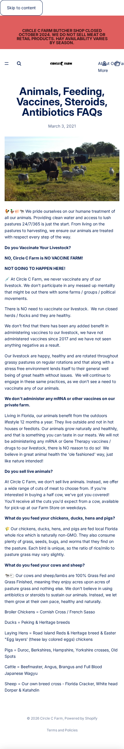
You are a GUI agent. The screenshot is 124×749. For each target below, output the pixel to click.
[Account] (104, 63)
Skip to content (21, 7)
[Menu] (6, 63)
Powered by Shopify (81, 718)
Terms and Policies (62, 730)
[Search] (19, 63)
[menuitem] (103, 70)
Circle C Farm (51, 718)
